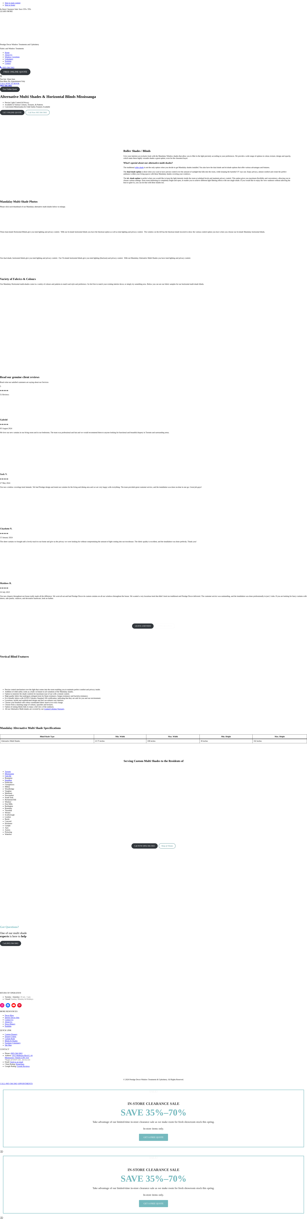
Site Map (8, 1045)
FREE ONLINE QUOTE (15, 71)
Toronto (8, 772)
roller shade (139, 167)
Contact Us (9, 1020)
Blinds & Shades (11, 1041)
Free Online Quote (10, 89)
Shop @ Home (167, 846)
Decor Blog (9, 1015)
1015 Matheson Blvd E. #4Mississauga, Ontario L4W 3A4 (18, 1056)
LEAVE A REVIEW (143, 626)
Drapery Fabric (10, 1037)
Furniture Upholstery (13, 1043)
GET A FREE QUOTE (153, 1137)
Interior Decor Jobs (12, 1018)
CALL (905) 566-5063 (8, 1084)
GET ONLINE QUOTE (12, 112)
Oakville (8, 776)
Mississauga (9, 774)
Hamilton (8, 780)
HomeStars (20, 1064)
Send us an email (16, 1062)
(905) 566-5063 (8, 67)
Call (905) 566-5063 (10, 943)
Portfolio (8, 1026)
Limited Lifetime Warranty (54, 709)
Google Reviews (23, 1066)
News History (10, 1024)
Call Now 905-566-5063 (37, 112)
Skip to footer (10, 5)
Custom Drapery (11, 1034)
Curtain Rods (10, 1039)
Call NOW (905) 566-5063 (144, 846)
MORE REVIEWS (164, 626)
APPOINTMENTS (25, 1084)
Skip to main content (12, 3)
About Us (8, 1022)
